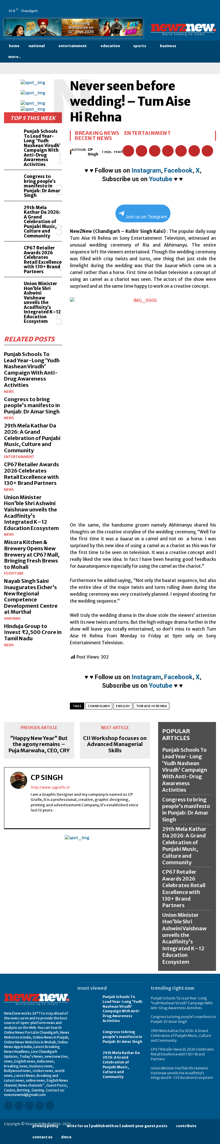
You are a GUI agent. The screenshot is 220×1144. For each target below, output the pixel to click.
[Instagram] (177, 6)
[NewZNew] (183, 29)
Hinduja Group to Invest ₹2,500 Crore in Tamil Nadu (33, 632)
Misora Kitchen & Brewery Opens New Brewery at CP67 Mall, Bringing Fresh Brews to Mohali (32, 554)
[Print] (194, 151)
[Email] (181, 151)
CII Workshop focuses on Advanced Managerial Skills (115, 744)
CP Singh (93, 151)
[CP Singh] (70, 152)
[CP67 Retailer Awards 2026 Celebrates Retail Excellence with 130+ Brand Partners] (12, 252)
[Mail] (194, 6)
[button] (211, 52)
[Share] (202, 6)
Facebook (178, 170)
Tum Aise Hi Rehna (151, 706)
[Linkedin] (185, 6)
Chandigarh (99, 706)
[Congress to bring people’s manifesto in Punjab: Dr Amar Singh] (12, 181)
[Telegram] (207, 151)
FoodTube (13, 573)
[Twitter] (210, 6)
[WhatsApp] (169, 14)
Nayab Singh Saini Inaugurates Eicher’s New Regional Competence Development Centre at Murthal (31, 596)
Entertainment (19, 457)
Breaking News (97, 133)
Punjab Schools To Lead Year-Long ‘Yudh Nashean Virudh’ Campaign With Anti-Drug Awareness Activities (42, 148)
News (9, 391)
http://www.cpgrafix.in (50, 787)
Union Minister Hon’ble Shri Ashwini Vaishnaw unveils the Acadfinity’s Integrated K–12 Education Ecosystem (42, 302)
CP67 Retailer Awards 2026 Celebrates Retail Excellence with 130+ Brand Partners (43, 259)
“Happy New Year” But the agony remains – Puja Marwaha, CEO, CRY (39, 744)
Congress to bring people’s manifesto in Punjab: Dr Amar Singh (42, 186)
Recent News (93, 138)
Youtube (160, 179)
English (123, 706)
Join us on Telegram (146, 216)
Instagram (146, 170)
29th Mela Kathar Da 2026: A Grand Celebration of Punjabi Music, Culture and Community (42, 222)
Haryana (12, 618)
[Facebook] (169, 6)
